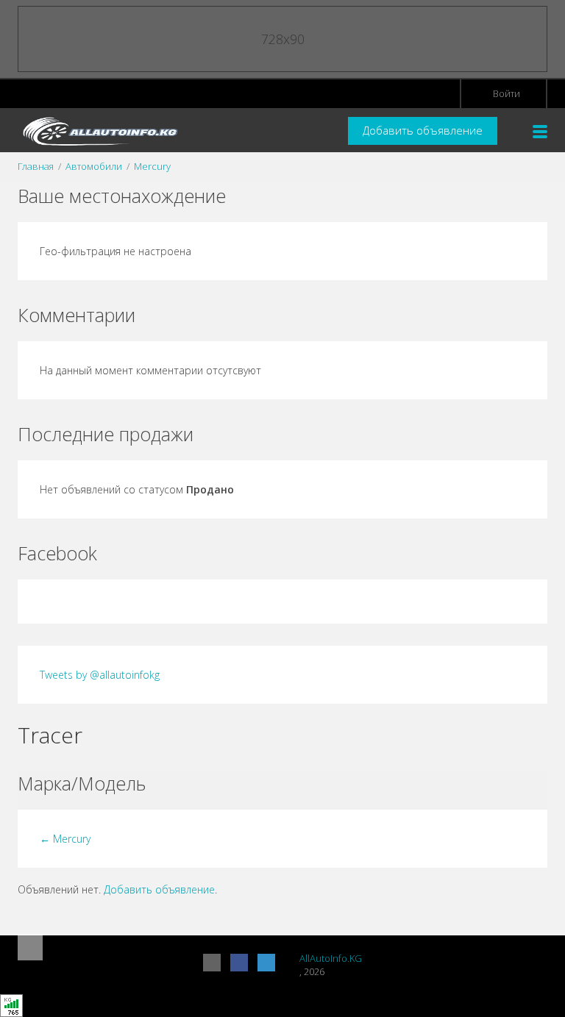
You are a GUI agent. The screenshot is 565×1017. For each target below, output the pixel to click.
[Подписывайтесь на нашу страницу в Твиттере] (266, 962)
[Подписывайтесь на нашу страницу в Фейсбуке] (239, 962)
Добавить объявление (423, 130)
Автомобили (93, 166)
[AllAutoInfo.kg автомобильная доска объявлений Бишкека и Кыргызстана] (99, 131)
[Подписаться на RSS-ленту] (212, 962)
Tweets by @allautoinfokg (100, 675)
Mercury (152, 166)
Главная (36, 166)
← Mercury (65, 839)
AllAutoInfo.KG (330, 958)
